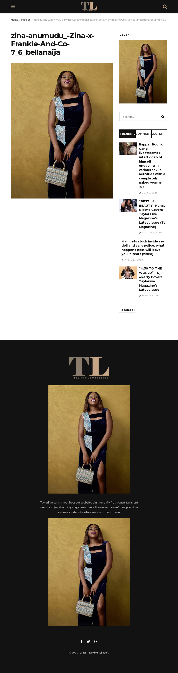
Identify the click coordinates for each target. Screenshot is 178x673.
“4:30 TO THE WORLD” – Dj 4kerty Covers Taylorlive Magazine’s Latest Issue (150, 279)
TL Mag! (82, 652)
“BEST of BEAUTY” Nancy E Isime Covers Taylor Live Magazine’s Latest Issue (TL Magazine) (152, 214)
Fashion (26, 19)
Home (14, 19)
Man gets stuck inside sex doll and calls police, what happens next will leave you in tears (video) (143, 247)
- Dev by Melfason (97, 652)
